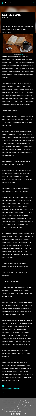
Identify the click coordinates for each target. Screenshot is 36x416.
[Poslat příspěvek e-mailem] (3, 386)
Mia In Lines (9, 3)
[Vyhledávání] (33, 3)
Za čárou (16, 388)
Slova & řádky (7, 388)
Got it (24, 414)
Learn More (15, 414)
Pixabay (21, 54)
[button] (3, 21)
